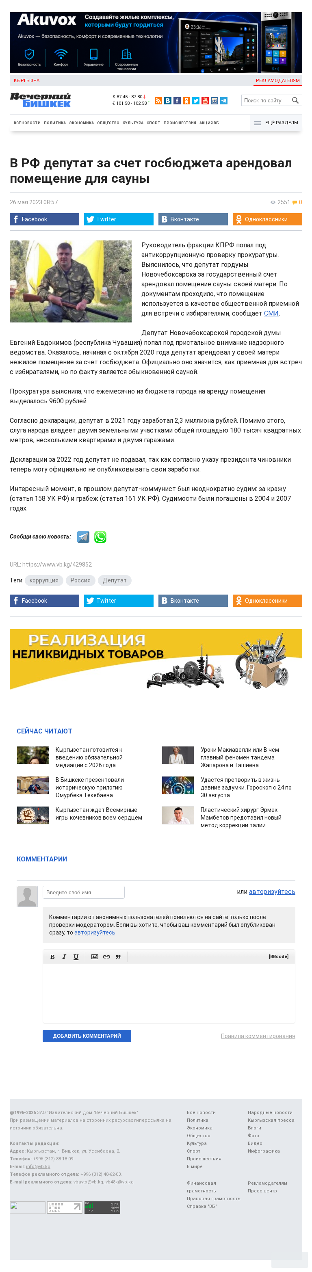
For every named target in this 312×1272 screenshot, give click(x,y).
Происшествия (180, 123)
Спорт (153, 123)
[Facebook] (177, 100)
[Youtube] (205, 100)
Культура (133, 123)
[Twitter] (195, 100)
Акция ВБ (209, 123)
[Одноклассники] (186, 100)
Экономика (81, 123)
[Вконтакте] (167, 100)
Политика (55, 123)
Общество (108, 123)
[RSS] (158, 100)
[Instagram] (214, 100)
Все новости (27, 123)
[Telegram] (224, 100)
